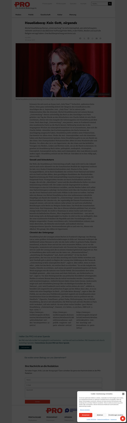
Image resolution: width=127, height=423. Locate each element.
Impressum (113, 419)
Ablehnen (100, 415)
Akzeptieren (86, 415)
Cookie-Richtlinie (91, 419)
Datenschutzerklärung (103, 419)
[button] (123, 394)
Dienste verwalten (85, 410)
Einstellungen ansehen (115, 415)
